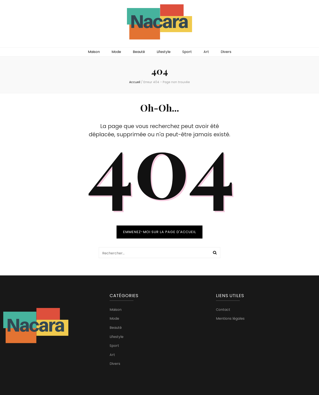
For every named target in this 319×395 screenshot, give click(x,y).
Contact (223, 309)
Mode (116, 51)
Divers (226, 51)
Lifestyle (164, 51)
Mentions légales (230, 318)
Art (206, 51)
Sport (187, 51)
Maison (94, 51)
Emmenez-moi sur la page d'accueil (159, 231)
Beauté (139, 51)
